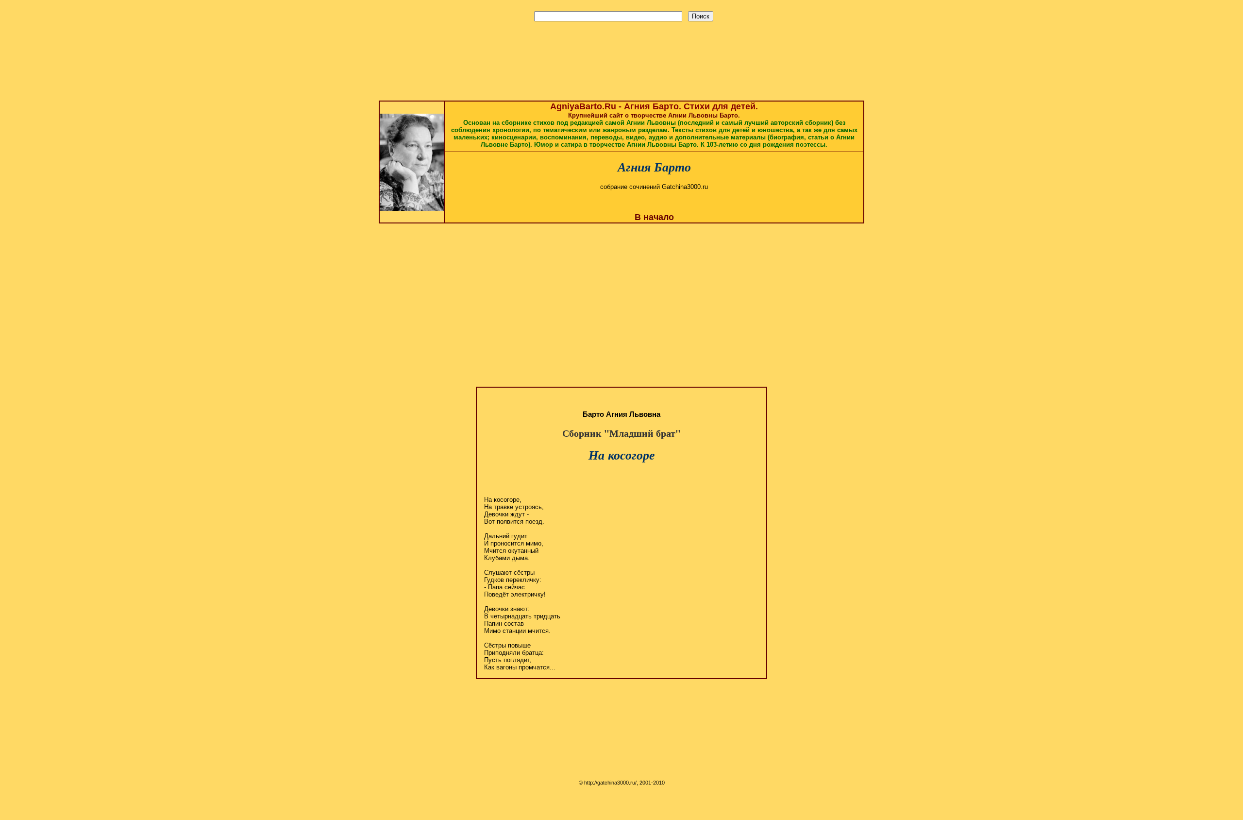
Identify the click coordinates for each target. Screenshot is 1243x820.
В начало (654, 217)
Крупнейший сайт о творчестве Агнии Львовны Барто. (654, 125)
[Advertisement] (621, 41)
